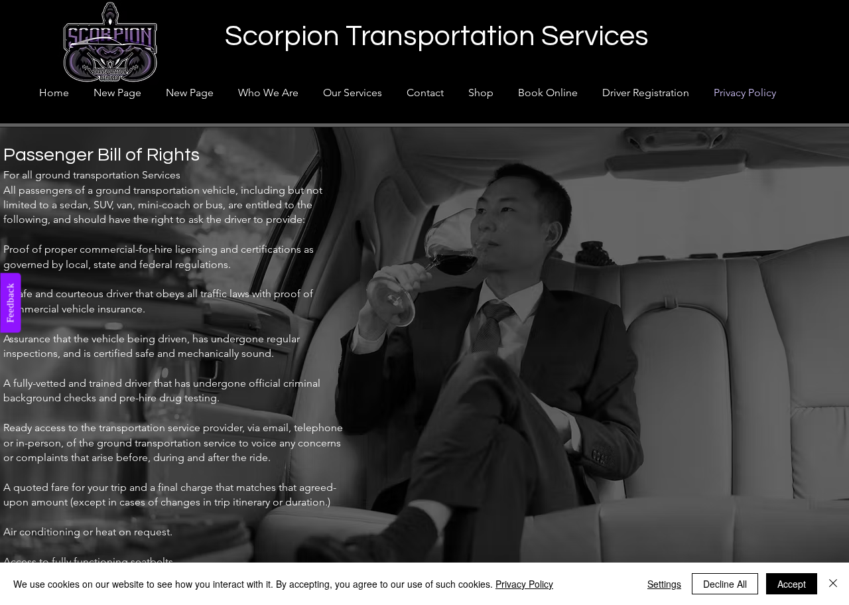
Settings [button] (664, 583)
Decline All (725, 583)
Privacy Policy (524, 583)
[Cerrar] (833, 583)
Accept (791, 583)
